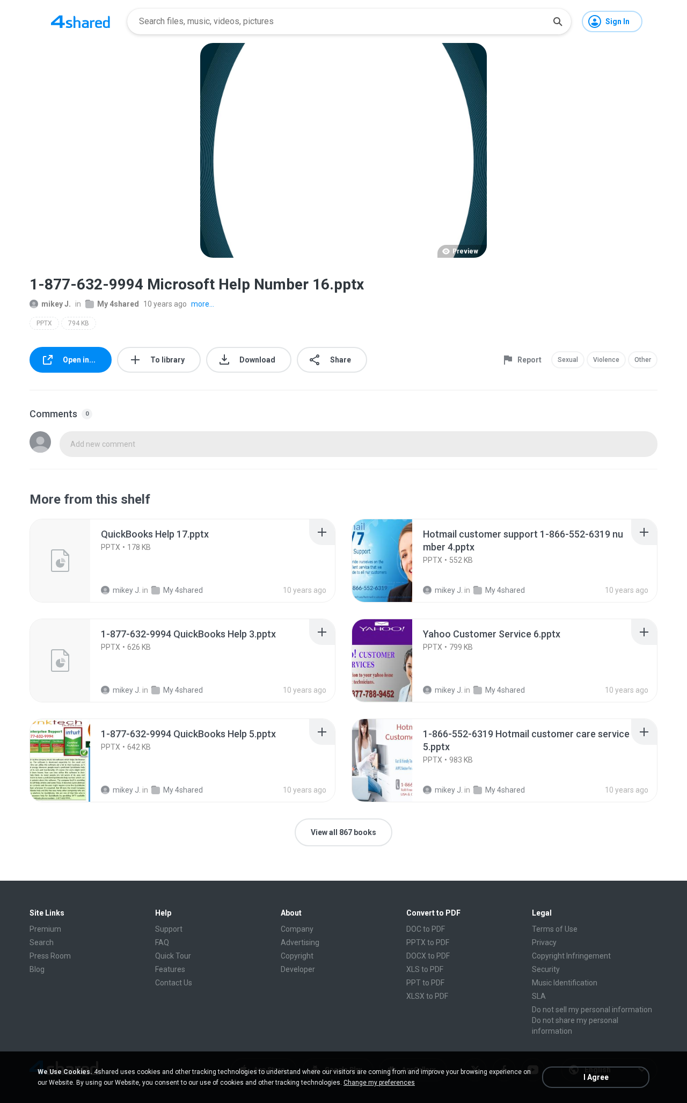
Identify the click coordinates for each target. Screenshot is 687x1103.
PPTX (44, 323)
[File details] (72, 560)
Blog (37, 969)
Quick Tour (173, 956)
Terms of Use (555, 929)
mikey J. (56, 304)
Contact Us (173, 982)
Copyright (297, 956)
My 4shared (118, 304)
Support (168, 929)
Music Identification (564, 982)
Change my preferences (379, 1082)
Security (546, 969)
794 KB (78, 323)
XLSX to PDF (427, 996)
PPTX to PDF (427, 942)
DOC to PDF (425, 929)
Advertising (300, 942)
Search (42, 942)
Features (170, 969)
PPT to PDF (425, 982)
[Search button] (558, 21)
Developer (298, 969)
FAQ (162, 942)
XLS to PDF (424, 969)
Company (297, 929)
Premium (45, 929)
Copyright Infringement (571, 956)
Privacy (544, 942)
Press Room (50, 956)
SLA (539, 996)
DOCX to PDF (428, 956)
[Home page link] (80, 21)
